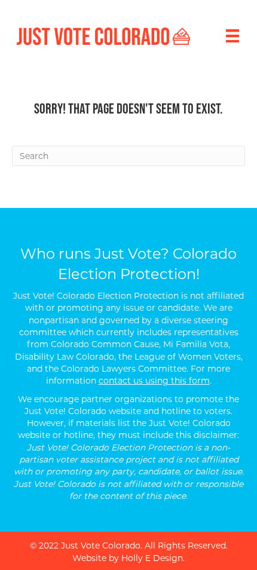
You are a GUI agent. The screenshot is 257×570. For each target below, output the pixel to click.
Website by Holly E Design (127, 558)
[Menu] (232, 36)
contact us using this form (154, 380)
